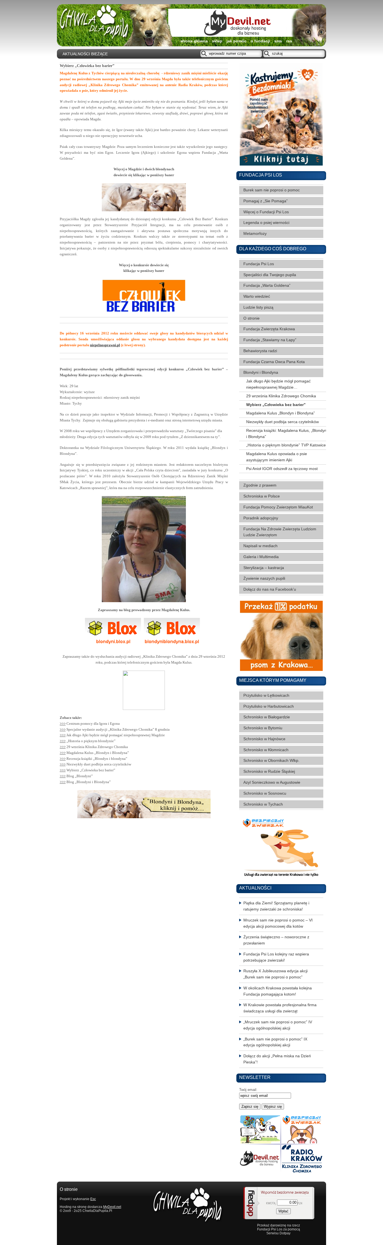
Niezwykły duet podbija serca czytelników (282, 422)
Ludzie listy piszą (258, 307)
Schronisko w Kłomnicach (266, 750)
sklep (217, 41)
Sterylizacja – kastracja (263, 568)
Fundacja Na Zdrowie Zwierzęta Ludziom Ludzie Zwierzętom (279, 532)
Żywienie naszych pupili (264, 578)
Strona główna (194, 41)
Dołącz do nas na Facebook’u (269, 589)
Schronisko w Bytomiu (262, 728)
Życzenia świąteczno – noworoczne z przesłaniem (276, 940)
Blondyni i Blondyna (260, 372)
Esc (93, 1199)
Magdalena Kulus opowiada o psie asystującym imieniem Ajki (276, 457)
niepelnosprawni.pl (105, 345)
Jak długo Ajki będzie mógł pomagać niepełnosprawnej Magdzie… (278, 384)
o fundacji (260, 41)
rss (289, 41)
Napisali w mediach (260, 546)
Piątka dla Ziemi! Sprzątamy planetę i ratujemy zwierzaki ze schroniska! (276, 906)
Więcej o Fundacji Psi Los (266, 212)
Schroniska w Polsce (261, 496)
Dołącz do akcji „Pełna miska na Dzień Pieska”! (277, 1059)
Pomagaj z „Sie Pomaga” (265, 201)
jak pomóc (236, 41)
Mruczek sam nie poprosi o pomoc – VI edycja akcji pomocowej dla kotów (278, 923)
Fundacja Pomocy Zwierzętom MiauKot (278, 507)
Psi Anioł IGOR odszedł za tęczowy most (282, 469)
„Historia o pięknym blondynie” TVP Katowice (286, 445)
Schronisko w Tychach (263, 804)
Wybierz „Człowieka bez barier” (276, 405)
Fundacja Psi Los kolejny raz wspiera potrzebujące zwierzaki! (276, 957)
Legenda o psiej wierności (266, 223)
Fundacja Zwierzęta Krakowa (269, 329)
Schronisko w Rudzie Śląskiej (269, 771)
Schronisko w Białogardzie (266, 717)
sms (278, 41)
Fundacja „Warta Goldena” (266, 285)
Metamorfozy (255, 233)
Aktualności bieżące (85, 54)
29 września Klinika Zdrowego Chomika (281, 396)
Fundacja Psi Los (258, 264)
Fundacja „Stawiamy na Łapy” (269, 340)
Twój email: (248, 1090)
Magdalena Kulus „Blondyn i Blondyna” (280, 413)
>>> (63, 723)
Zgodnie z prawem (259, 485)
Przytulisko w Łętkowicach (266, 695)
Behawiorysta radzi (260, 351)
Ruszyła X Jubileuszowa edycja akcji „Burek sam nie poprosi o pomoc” (275, 974)
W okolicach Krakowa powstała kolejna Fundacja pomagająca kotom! (277, 991)
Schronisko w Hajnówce (264, 739)
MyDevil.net (112, 1207)
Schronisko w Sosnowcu (264, 793)
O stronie (251, 318)
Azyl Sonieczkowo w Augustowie (271, 782)
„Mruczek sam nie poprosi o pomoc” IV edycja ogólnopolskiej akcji (277, 1025)
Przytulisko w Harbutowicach (268, 706)
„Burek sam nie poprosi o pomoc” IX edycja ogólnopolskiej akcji (275, 1042)
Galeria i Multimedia (261, 557)
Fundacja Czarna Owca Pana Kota (274, 362)
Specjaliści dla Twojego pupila (269, 275)
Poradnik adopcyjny (260, 518)
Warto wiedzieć (256, 296)
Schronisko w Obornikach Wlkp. (271, 760)
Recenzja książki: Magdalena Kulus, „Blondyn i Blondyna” (286, 433)
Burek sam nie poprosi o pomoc (271, 190)
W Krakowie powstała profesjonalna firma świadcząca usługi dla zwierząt (280, 1008)
